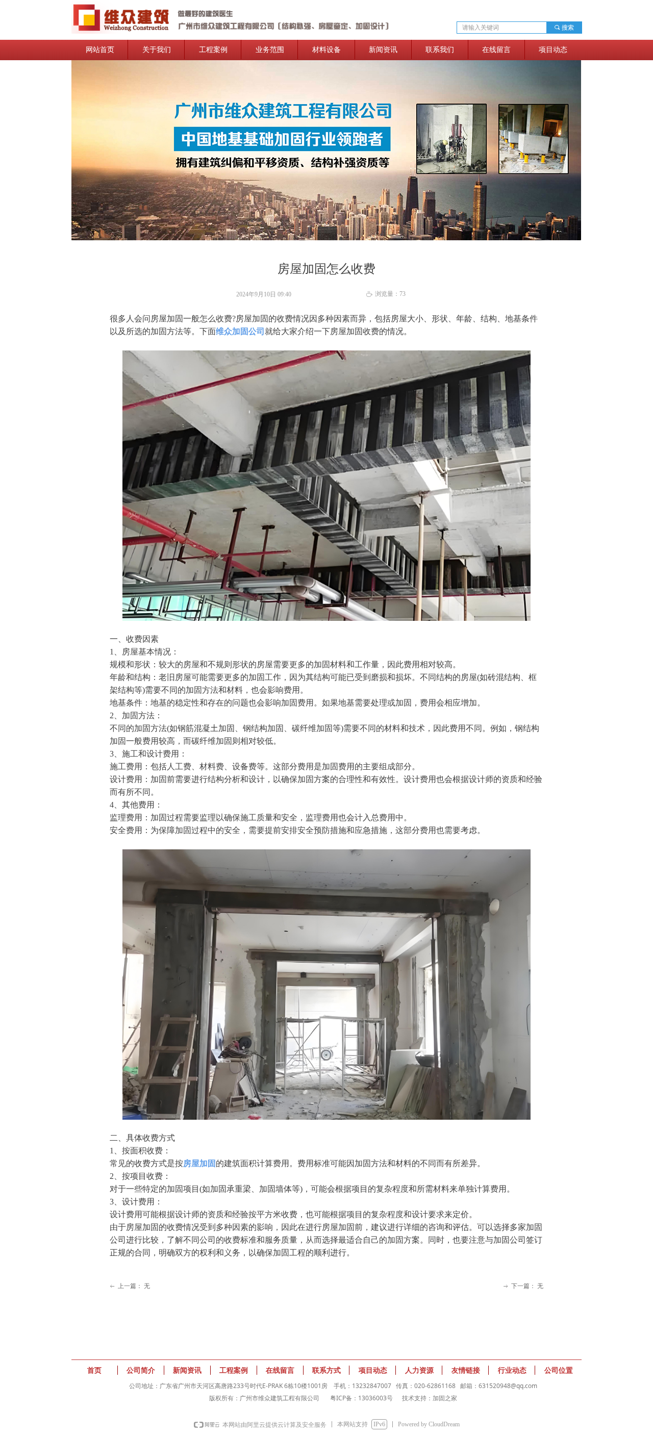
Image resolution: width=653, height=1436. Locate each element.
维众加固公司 (240, 331)
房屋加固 (199, 1163)
